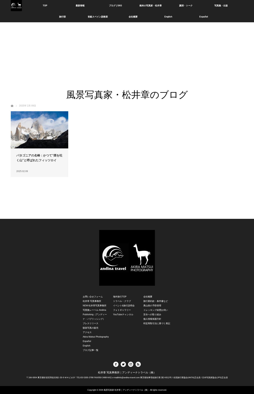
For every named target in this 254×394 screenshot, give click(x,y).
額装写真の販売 (90, 328)
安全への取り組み (152, 314)
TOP (45, 5)
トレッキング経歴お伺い (155, 310)
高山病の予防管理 (152, 305)
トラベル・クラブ (122, 301)
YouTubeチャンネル (123, 314)
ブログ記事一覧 (90, 350)
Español (87, 341)
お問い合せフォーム (93, 296)
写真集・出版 (221, 5)
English (168, 16)
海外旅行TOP (119, 296)
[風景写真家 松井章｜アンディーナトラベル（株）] (16, 5)
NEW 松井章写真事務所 (94, 305)
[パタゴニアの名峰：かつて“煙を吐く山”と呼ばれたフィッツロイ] (39, 129)
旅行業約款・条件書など (155, 301)
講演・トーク (186, 5)
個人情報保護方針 (152, 319)
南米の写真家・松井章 (150, 5)
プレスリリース (90, 323)
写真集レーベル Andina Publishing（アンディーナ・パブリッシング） (95, 314)
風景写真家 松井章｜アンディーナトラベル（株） (126, 390)
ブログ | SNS (115, 5)
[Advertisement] (127, 61)
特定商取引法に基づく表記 (156, 323)
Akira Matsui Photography (96, 336)
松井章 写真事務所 (92, 301)
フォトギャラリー (122, 310)
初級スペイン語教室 (98, 16)
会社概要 (133, 16)
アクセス (87, 332)
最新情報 (80, 5)
